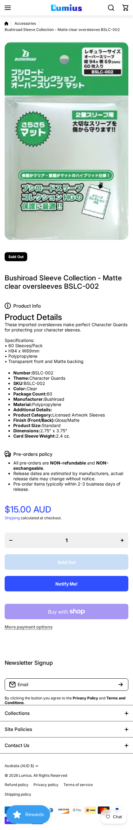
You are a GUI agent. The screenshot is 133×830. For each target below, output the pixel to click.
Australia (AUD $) (19, 766)
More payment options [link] (29, 626)
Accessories (25, 23)
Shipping (12, 518)
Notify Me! (66, 583)
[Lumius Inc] (66, 7)
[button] (125, 8)
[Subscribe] (120, 684)
